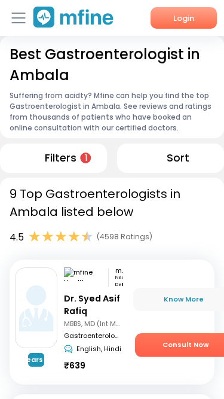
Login (183, 18)
